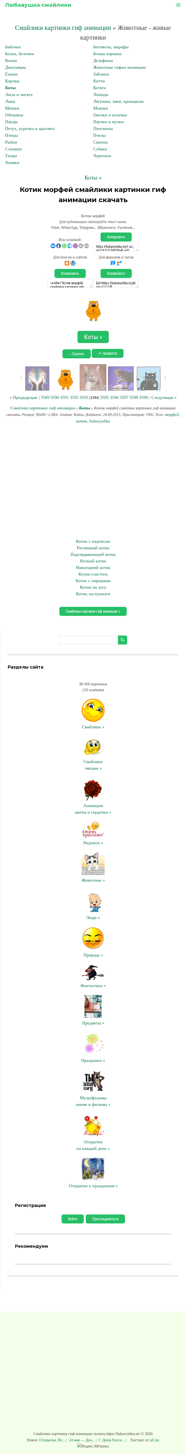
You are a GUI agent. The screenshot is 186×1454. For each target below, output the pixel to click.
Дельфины (103, 60)
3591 (64, 397)
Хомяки (12, 162)
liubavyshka (99, 421)
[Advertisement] (93, 481)
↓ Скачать (76, 354)
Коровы (12, 80)
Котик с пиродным (93, 580)
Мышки (100, 108)
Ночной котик (93, 561)
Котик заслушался (93, 593)
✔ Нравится (107, 353)
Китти (99, 80)
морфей (172, 414)
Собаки (100, 148)
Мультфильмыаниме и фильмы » (93, 1101)
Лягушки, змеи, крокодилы (118, 101)
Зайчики (101, 74)
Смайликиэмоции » (93, 765)
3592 (74, 397)
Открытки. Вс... (52, 1440)
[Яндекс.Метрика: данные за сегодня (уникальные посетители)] (93, 1446)
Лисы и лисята (18, 94)
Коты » (93, 177)
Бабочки (13, 46)
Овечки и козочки (110, 114)
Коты (10, 87)
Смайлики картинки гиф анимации (42, 407)
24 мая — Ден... (82, 1440)
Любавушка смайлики (38, 5)
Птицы (11, 135)
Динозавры (15, 67)
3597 (124, 397)
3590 (54, 397)
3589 (45, 397)
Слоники (13, 148)
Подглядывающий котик (93, 554)
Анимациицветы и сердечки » (93, 809)
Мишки (12, 108)
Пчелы (99, 135)
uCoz (154, 1439)
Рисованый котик (93, 547)
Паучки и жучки (108, 121)
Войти (72, 1219)
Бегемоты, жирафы (111, 46)
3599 (143, 397)
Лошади (100, 94)
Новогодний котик (93, 567)
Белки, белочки (19, 53)
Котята (99, 87)
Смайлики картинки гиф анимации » (65, 27)
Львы (10, 101)
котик (81, 421)
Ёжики (11, 74)
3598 (133, 397)
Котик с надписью (93, 541)
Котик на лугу (93, 587)
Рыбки (11, 142)
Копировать (116, 237)
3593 (83, 397)
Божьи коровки (107, 53)
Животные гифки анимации (119, 67)
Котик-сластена (93, 574)
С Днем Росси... (112, 1440)
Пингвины (103, 128)
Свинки (100, 142)
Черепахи (102, 155)
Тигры (11, 155)
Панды (11, 121)
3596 (114, 397)
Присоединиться (105, 1219)
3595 (104, 397)
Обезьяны (14, 114)
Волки (11, 60)
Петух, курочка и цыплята (29, 128)
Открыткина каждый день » (93, 1145)
